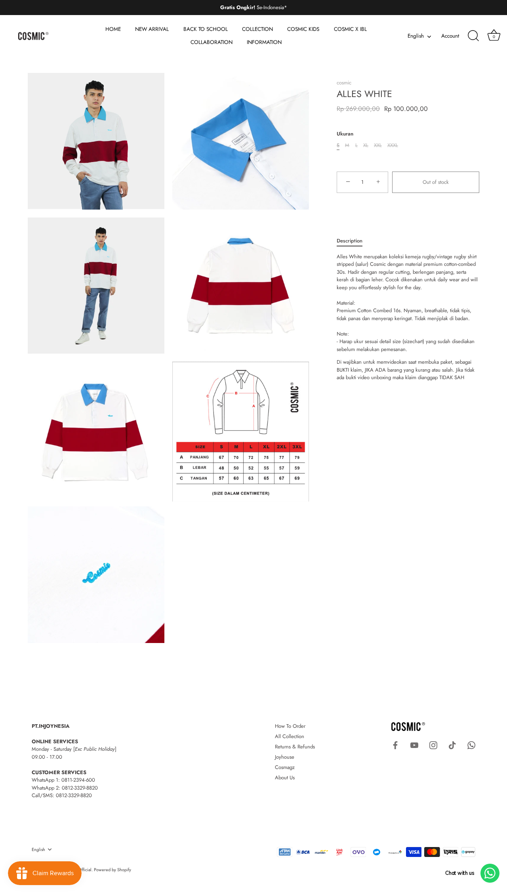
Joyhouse (284, 757)
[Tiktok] (452, 744)
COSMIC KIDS (303, 29)
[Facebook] (395, 744)
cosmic (344, 82)
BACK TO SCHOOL (205, 29)
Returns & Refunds (295, 746)
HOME (113, 29)
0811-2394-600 (78, 780)
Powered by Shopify (112, 869)
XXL (378, 145)
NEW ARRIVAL (152, 29)
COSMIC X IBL (350, 29)
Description (349, 240)
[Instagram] (433, 744)
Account (450, 36)
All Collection (289, 736)
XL (365, 145)
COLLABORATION (212, 42)
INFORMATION (264, 42)
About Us (285, 777)
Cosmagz (285, 767)
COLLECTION (257, 29)
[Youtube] (414, 744)
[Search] (473, 36)
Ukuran (345, 134)
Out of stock (436, 182)
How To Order (290, 726)
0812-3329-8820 (80, 788)
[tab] (353, 241)
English (416, 36)
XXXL (392, 145)
